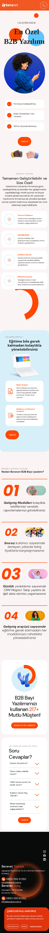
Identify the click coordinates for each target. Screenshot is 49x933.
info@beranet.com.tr (11, 882)
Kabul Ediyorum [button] (13, 926)
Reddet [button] (24, 926)
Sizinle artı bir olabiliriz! (24, 725)
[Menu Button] (43, 5)
